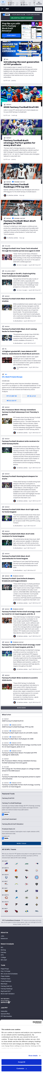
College (7, 246)
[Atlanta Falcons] (16, 904)
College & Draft (10, 271)
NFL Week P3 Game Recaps (12, 377)
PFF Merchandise (6, 1016)
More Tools (21, 843)
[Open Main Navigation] (2, 9)
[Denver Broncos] (6, 884)
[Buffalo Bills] (6, 864)
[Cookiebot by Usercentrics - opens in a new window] (33, 1022)
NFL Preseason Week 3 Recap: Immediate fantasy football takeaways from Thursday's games (20, 412)
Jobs (2, 936)
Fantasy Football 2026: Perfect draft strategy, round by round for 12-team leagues (21, 786)
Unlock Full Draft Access (21, 18)
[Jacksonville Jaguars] (16, 877)
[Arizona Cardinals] (16, 911)
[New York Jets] (27, 864)
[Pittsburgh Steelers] (37, 871)
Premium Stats (5, 979)
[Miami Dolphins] (16, 864)
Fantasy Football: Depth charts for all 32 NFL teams (20, 733)
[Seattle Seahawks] (37, 911)
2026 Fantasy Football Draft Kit (13, 721)
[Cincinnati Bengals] (6, 871)
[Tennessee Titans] (37, 877)
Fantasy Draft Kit (6, 986)
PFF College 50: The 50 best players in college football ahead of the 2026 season (21, 770)
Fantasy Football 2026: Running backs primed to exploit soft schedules (21, 778)
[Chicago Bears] (6, 898)
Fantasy (8, 104)
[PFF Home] (7, 9)
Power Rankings (6, 981)
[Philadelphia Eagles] (27, 891)
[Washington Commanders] (6, 891)
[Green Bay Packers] (27, 898)
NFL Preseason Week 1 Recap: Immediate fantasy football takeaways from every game (19, 762)
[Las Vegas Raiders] (37, 884)
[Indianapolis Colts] (6, 877)
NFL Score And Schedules (9, 974)
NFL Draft (4, 960)
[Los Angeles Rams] (27, 911)
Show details (33, 1055)
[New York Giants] (37, 891)
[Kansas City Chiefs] (27, 884)
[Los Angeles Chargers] (16, 884)
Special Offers (5, 1014)
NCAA (3, 4)
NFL (3, 1)
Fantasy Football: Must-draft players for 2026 (17, 739)
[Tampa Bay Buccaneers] (6, 904)
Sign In (38, 9)
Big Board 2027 (6, 991)
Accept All (21, 1062)
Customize (20, 1068)
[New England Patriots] (37, 864)
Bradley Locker (23, 367)
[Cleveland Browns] (16, 871)
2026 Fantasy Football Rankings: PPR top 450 (17, 727)
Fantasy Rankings (6, 989)
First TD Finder (5, 971)
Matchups (4, 984)
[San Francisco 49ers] (6, 911)
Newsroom (4, 938)
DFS (2, 955)
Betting (3, 950)
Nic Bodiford (18, 321)
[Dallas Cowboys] (16, 891)
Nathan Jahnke (13, 195)
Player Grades (5, 976)
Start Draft (11, 35)
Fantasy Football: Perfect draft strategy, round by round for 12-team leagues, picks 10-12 (21, 746)
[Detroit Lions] (16, 898)
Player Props (5, 969)
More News (21, 708)
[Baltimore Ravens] (27, 871)
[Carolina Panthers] (27, 904)
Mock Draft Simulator (7, 993)
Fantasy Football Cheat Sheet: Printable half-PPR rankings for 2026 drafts (19, 754)
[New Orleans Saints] (37, 904)
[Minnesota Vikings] (37, 898)
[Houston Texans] (27, 877)
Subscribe (4, 1011)
